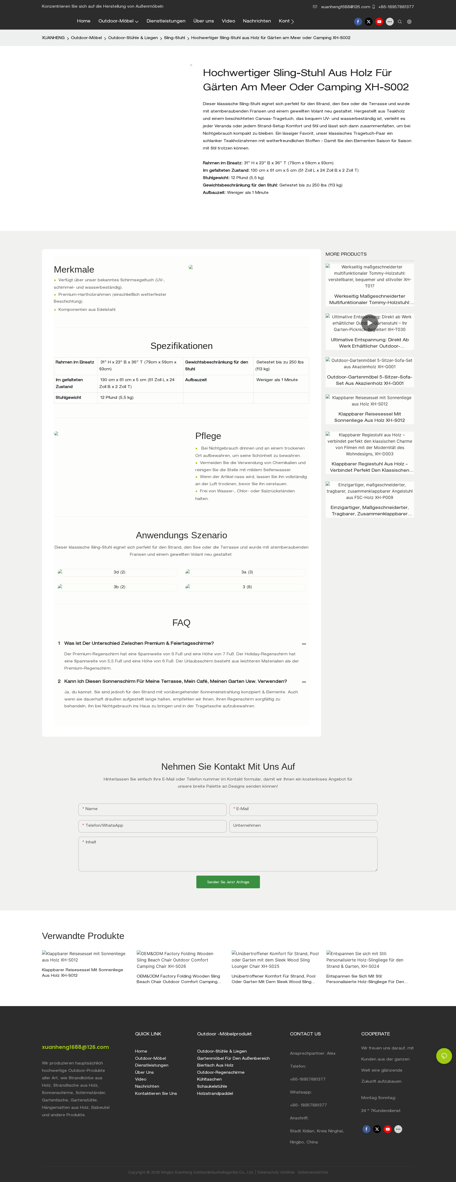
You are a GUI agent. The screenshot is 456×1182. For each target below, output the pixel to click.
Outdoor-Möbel (86, 38)
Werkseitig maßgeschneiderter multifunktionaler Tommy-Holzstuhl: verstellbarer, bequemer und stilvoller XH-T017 (370, 300)
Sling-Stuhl (174, 38)
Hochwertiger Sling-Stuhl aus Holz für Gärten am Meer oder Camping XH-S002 (270, 38)
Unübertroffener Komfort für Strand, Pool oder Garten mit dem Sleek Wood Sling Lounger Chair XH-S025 (273, 980)
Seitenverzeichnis (312, 1172)
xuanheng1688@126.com (346, 7)
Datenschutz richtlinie (276, 1172)
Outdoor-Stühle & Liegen (133, 38)
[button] (292, 21)
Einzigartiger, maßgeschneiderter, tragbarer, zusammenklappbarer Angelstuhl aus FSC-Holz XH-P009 (369, 512)
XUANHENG (53, 38)
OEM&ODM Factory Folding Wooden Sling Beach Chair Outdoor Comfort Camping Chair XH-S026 (178, 980)
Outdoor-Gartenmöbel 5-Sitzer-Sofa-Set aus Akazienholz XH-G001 (369, 381)
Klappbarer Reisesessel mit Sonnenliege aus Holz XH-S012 (369, 418)
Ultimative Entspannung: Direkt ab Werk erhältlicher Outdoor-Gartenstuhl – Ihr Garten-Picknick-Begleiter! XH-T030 (370, 344)
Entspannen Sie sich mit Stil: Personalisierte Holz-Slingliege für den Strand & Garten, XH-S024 (365, 980)
